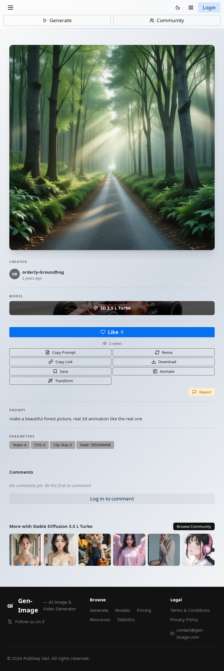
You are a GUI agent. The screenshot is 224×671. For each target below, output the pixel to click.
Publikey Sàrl (36, 658)
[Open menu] (11, 7)
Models (122, 610)
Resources (100, 619)
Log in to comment (112, 498)
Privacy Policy (184, 619)
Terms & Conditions (190, 610)
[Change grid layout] (191, 7)
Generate (61, 20)
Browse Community (194, 526)
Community (170, 20)
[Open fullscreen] (112, 147)
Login (209, 7)
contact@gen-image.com (190, 633)
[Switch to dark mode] (178, 7)
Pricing (144, 610)
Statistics (126, 619)
